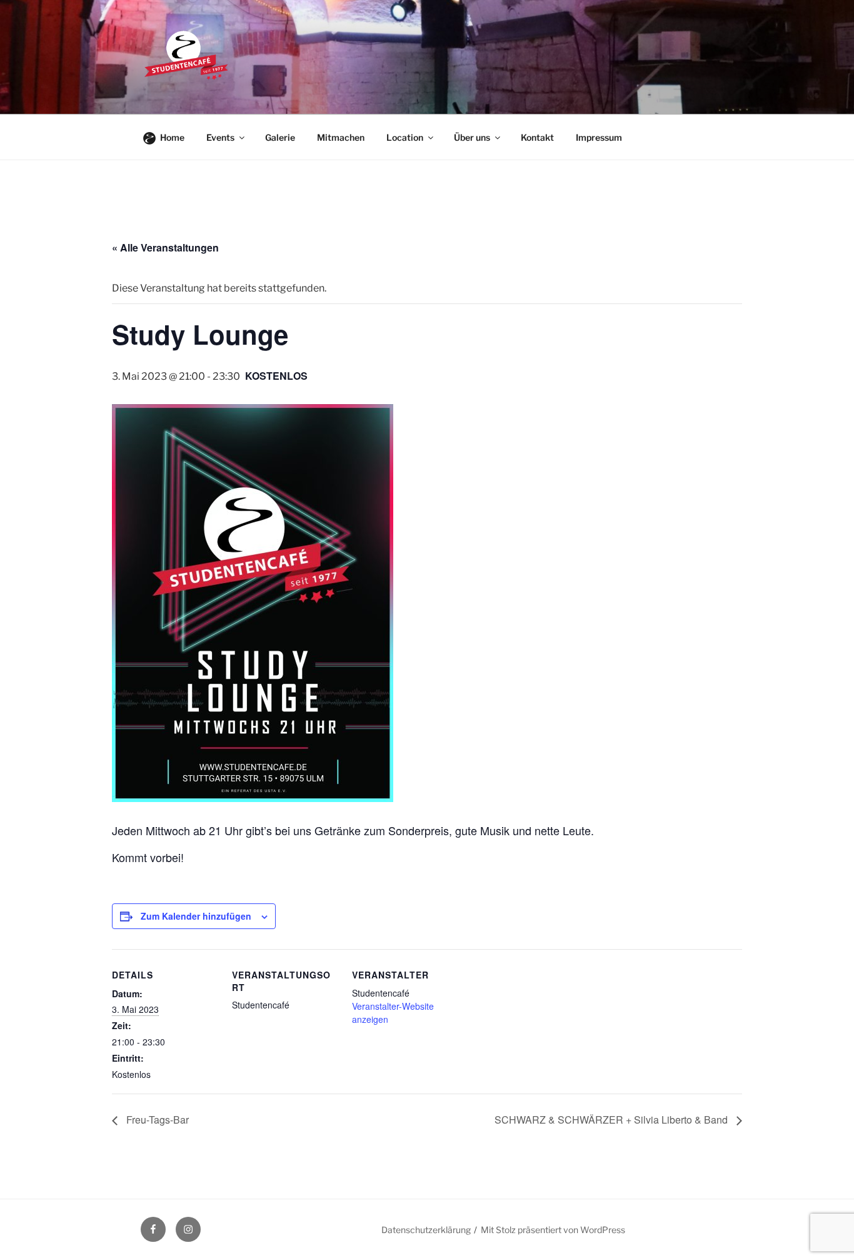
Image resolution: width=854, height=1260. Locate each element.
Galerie (280, 137)
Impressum (599, 137)
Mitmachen (340, 137)
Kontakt (537, 137)
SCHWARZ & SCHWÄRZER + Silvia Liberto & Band (612, 1119)
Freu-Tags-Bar (156, 1119)
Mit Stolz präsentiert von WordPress (553, 1229)
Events (220, 137)
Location (404, 137)
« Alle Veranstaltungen (165, 247)
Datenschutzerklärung (426, 1229)
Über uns (472, 137)
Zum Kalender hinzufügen (196, 916)
